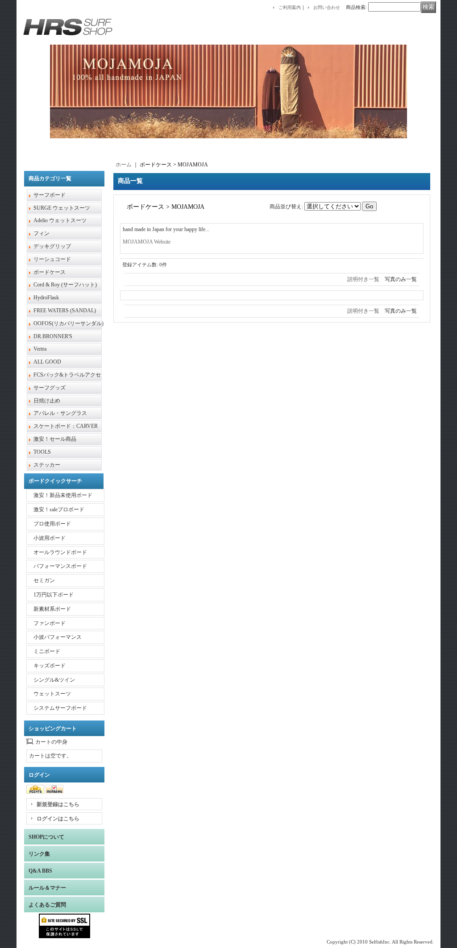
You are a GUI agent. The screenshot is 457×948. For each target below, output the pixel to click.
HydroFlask (46, 297)
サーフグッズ (49, 388)
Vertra (39, 349)
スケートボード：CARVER (65, 426)
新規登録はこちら (58, 804)
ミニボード (46, 651)
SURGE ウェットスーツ (61, 208)
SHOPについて (46, 837)
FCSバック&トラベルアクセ (67, 375)
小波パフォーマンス (57, 637)
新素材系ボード (52, 609)
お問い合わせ (326, 7)
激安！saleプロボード (58, 509)
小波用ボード (49, 538)
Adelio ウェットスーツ (60, 220)
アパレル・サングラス (60, 413)
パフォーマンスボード (60, 566)
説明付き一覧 (363, 279)
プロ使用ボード (52, 524)
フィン (41, 233)
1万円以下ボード (53, 595)
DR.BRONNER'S (52, 336)
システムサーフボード (60, 708)
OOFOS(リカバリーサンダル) (68, 323)
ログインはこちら (58, 819)
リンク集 (39, 854)
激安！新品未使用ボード (62, 495)
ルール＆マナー (47, 888)
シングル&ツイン (54, 680)
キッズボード (49, 665)
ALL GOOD (47, 362)
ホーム (124, 164)
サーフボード (49, 195)
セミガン (44, 580)
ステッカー (46, 465)
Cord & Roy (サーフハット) (65, 285)
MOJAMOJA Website (146, 242)
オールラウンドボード (60, 552)
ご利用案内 (289, 7)
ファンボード (49, 623)
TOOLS (42, 452)
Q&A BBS (40, 871)
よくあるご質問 (47, 905)
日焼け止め (46, 400)
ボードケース (49, 272)
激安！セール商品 (54, 439)
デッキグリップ (52, 246)
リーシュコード (52, 259)
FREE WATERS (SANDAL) (64, 310)
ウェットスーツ (52, 694)
